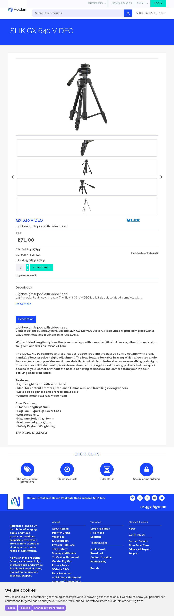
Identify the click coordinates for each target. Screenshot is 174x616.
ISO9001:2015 (60, 541)
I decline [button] (25, 608)
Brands (94, 568)
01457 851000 (153, 506)
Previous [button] (13, 177)
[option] (87, 167)
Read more (23, 304)
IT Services (97, 532)
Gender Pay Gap (62, 561)
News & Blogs (122, 3)
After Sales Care (139, 545)
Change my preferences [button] (49, 608)
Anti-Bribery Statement (66, 577)
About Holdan (60, 528)
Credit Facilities (100, 528)
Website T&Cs (60, 569)
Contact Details (138, 541)
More (141, 3)
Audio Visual (97, 549)
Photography (98, 561)
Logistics (95, 536)
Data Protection (61, 573)
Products (95, 3)
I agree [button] (11, 608)
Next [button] (160, 177)
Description (25, 319)
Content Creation (101, 557)
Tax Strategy (60, 549)
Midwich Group (61, 532)
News (132, 528)
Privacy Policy (60, 565)
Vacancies (58, 536)
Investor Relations (63, 545)
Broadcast (96, 553)
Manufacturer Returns (143, 253)
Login (158, 3)
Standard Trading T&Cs (66, 581)
